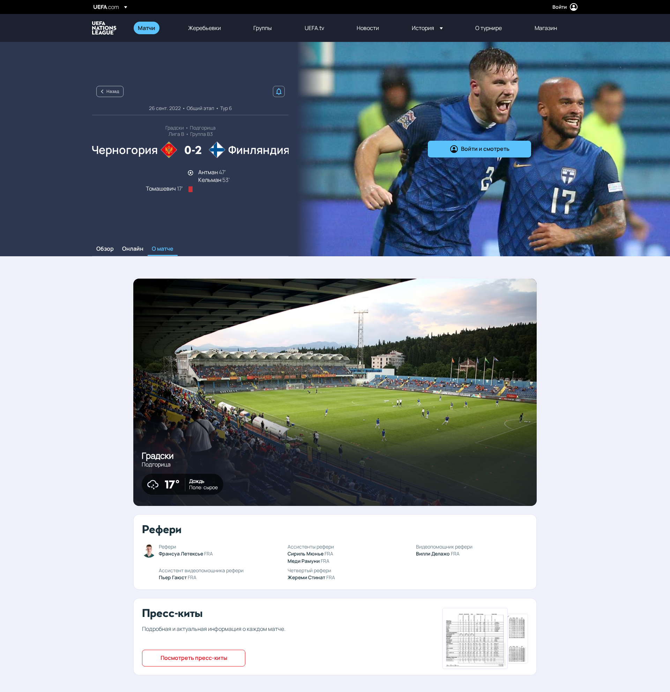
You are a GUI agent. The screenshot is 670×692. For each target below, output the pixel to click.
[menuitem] (154, 28)
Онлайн (132, 249)
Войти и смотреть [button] (485, 149)
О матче (162, 249)
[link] (146, 28)
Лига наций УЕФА (104, 28)
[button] (427, 28)
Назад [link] (112, 91)
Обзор (105, 249)
